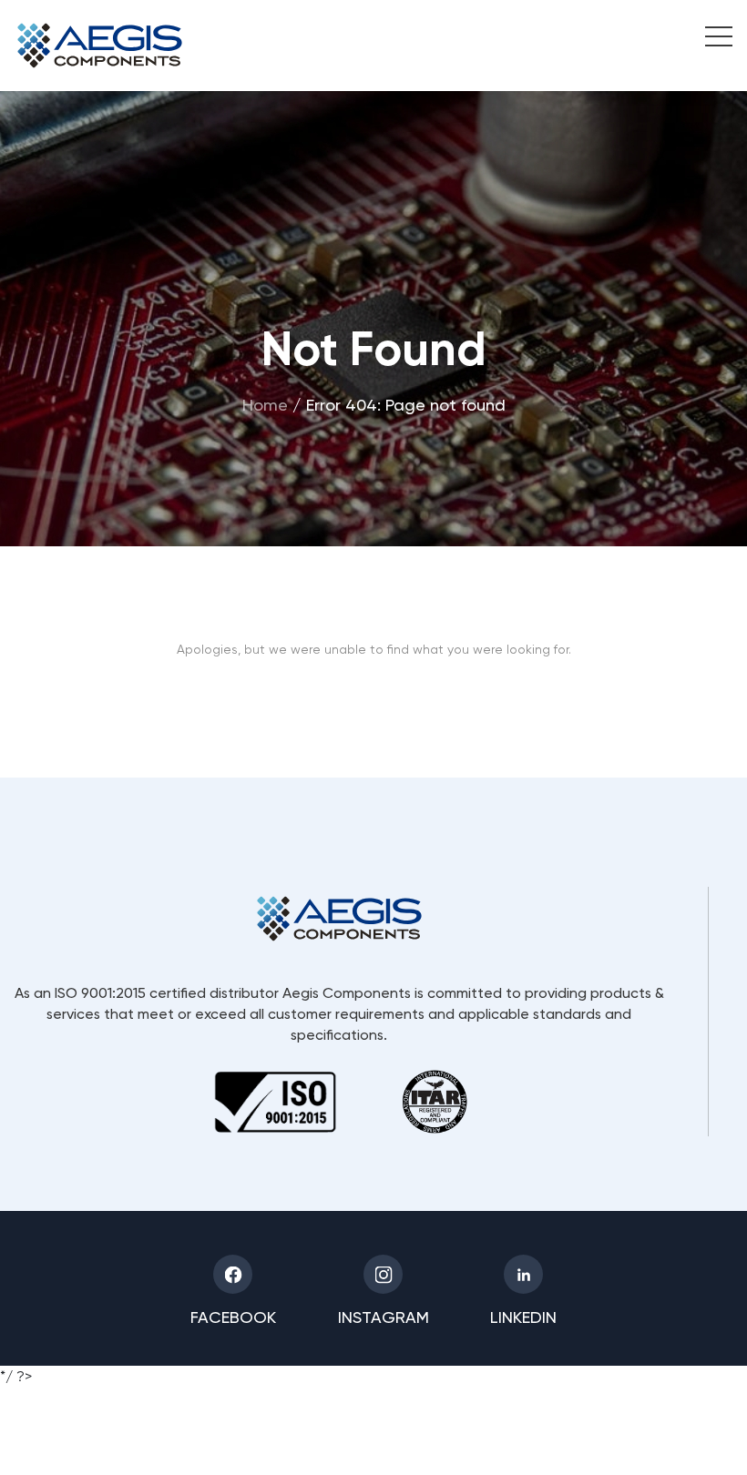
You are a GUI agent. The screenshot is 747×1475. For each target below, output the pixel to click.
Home (265, 403)
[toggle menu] (709, 39)
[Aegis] (100, 45)
